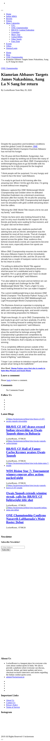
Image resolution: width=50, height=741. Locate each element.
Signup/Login (11, 48)
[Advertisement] (25, 116)
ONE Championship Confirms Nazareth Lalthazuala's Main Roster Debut (26, 519)
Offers (8, 46)
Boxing (9, 19)
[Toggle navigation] (2, 10)
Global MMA (16, 37)
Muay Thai (15, 34)
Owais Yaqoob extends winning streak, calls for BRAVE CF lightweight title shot (26, 496)
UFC (13, 25)
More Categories (13, 23)
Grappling (15, 32)
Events (9, 44)
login (9, 380)
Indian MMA (11, 16)
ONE (35, 146)
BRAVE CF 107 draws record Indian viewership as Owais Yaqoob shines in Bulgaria (25, 430)
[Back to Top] (2, 739)
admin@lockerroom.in (15, 677)
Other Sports (16, 39)
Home (8, 14)
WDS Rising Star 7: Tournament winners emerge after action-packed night (27, 474)
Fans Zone (15, 41)
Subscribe (5, 550)
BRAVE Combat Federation (22, 30)
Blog (8, 55)
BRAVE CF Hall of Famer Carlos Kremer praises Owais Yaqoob (25, 452)
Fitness (9, 21)
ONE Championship (19, 28)
